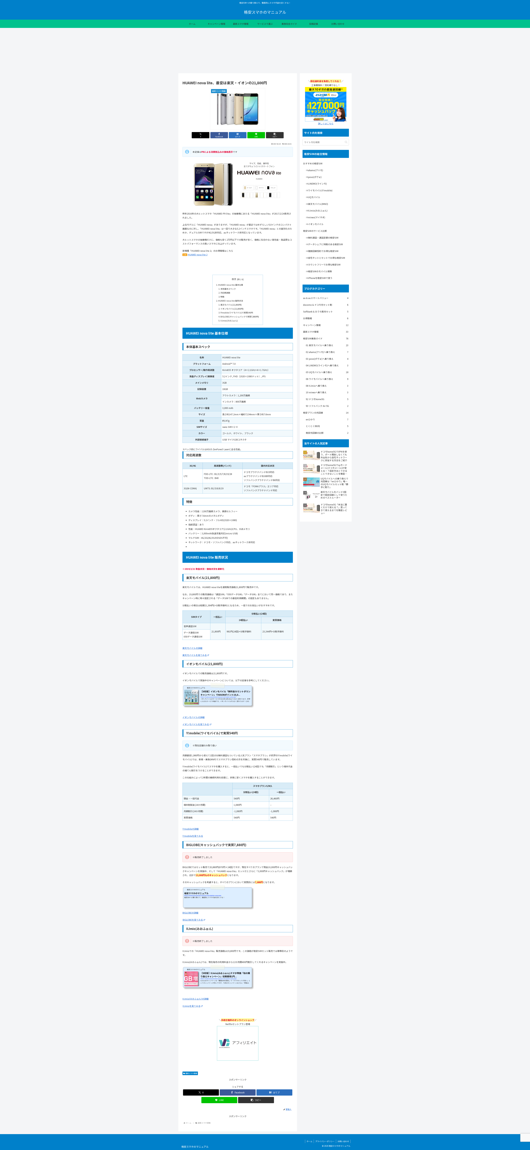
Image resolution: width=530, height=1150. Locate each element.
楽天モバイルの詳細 (192, 648)
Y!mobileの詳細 (190, 828)
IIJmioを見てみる (191, 1006)
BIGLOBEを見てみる (193, 919)
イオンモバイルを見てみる (195, 724)
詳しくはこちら (325, 123)
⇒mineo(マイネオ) (315, 217)
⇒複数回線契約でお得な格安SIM (322, 251)
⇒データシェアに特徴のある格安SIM (324, 244)
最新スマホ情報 (191, 1073)
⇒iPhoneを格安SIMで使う (319, 278)
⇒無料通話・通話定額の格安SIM (322, 237)
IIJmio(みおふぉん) (229, 320)
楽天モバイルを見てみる (194, 655)
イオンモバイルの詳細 (193, 717)
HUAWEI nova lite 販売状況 (230, 300)
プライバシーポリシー (325, 1141)
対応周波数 (225, 292)
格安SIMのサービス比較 (315, 230)
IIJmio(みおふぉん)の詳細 (195, 998)
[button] (275, 135)
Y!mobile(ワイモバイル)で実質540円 (236, 312)
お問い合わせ (343, 1141)
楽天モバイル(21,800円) (231, 304)
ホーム (309, 1141)
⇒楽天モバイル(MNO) (317, 204)
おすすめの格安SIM (312, 163)
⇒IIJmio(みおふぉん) (317, 210)
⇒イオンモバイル (315, 224)
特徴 (222, 296)
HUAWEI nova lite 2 (197, 254)
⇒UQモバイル (313, 197)
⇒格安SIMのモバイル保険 (319, 271)
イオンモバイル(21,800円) (231, 308)
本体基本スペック (228, 288)
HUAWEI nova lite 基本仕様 (230, 284)
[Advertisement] (265, 50)
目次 (234, 279)
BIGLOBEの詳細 (190, 912)
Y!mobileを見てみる (192, 836)
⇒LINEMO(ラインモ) (316, 183)
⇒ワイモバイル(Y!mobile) (319, 190)
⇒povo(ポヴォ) (314, 177)
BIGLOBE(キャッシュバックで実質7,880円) (239, 316)
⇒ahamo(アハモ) (314, 170)
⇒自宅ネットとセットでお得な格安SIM (325, 257)
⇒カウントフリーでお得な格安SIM (323, 264)
